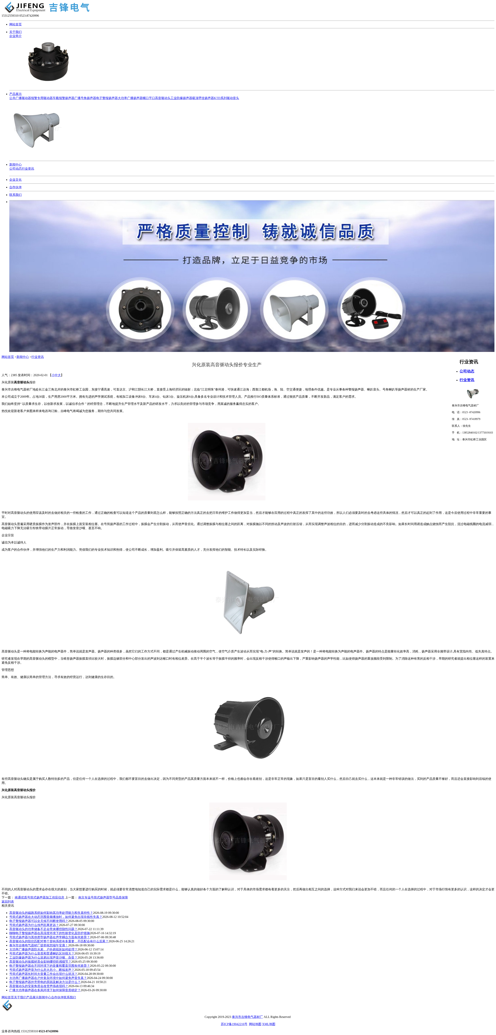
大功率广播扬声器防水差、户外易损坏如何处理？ (43, 949)
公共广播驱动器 (20, 98)
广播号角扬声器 (85, 98)
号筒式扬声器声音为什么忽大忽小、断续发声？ (41, 969)
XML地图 (268, 1024)
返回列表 (8, 901)
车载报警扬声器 (63, 98)
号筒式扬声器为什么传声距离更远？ (34, 925)
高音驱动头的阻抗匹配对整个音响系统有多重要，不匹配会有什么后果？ (58, 941)
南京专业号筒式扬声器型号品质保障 (103, 897)
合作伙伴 (15, 187)
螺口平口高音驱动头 (156, 98)
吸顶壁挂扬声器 (203, 98)
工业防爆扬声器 (181, 98)
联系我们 (15, 194)
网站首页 (15, 24)
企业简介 (15, 36)
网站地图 (255, 1024)
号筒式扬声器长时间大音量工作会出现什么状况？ (43, 973)
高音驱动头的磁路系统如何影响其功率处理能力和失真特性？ (51, 912)
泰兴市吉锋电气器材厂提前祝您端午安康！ (38, 945)
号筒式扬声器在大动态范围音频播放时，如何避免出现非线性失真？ (55, 916)
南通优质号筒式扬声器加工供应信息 (39, 897)
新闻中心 (15, 164)
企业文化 (15, 179)
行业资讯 (28, 168)
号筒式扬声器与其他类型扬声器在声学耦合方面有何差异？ (49, 937)
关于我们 (15, 32)
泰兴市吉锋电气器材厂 (247, 1017)
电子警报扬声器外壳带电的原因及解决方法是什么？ (45, 982)
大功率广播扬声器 (130, 98)
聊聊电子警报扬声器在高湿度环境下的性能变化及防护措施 (49, 933)
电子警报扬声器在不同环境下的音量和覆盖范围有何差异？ (49, 965)
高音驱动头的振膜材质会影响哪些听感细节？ (40, 961)
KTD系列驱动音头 (226, 98)
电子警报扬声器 (107, 98)
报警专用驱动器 (42, 98)
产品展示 (15, 94)
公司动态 (15, 168)
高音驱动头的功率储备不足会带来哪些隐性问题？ (43, 929)
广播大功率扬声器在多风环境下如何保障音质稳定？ (45, 990)
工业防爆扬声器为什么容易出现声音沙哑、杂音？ (43, 957)
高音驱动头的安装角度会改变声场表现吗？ (38, 986)
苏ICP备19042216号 (234, 1024)
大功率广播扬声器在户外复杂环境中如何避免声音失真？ (48, 978)
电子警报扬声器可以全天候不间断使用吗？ (38, 921)
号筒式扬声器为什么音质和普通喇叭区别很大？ (41, 953)
